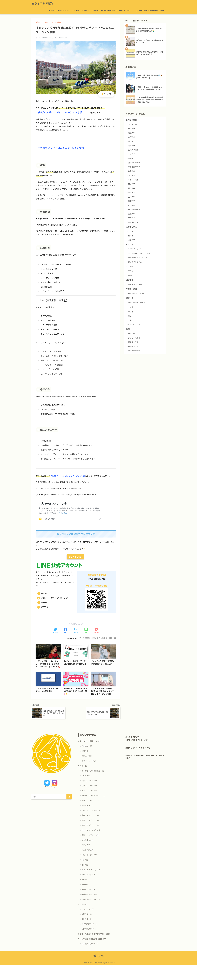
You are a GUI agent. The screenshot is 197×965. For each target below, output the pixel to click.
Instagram (54, 787)
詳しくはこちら (75, 557)
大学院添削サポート (89, 924)
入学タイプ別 (131, 227)
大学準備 (103, 638)
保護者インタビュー (89, 894)
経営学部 (131, 333)
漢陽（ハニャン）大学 (90, 800)
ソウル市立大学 (134, 167)
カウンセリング (87, 909)
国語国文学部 (133, 342)
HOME (100, 955)
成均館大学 (132, 141)
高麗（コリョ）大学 (89, 781)
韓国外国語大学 (134, 162)
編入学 (130, 236)
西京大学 (131, 192)
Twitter (47, 787)
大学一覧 (75, 10)
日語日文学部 (133, 346)
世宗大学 (131, 188)
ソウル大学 (132, 124)
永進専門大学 (133, 222)
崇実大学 (131, 184)
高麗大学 (131, 133)
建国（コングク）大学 (90, 820)
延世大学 (131, 128)
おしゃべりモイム (135, 262)
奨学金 (130, 271)
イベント (129, 244)
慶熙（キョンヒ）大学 (90, 815)
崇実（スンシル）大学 (90, 825)
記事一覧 (112, 638)
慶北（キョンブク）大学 (91, 869)
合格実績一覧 (87, 746)
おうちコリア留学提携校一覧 (93, 771)
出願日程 (85, 751)
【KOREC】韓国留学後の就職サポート (150, 10)
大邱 (130, 320)
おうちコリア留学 (43, 3)
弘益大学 (131, 175)
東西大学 (131, 218)
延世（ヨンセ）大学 (89, 786)
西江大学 (131, 137)
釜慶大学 (131, 214)
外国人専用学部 (134, 350)
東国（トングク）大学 (90, 835)
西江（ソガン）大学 (89, 790)
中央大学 (94, 638)
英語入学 (131, 240)
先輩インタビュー (135, 284)
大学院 (130, 231)
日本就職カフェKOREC (136, 293)
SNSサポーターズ (134, 249)
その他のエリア (134, 324)
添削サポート (87, 919)
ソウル (130, 312)
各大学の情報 (131, 120)
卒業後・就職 (131, 289)
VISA (130, 275)
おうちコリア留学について (59, 10)
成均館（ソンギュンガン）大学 (93, 795)
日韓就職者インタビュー (137, 302)
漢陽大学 (131, 146)
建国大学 (131, 171)
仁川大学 (131, 205)
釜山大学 (131, 197)
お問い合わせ (87, 756)
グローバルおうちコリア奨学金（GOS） (116, 10)
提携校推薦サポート (89, 929)
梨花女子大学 (133, 150)
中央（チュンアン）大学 (91, 830)
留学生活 (85, 10)
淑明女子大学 (133, 180)
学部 (128, 329)
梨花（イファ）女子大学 (91, 810)
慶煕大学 (131, 158)
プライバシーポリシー (90, 761)
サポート (95, 10)
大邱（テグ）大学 (88, 875)
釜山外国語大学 (134, 209)
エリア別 (129, 307)
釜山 (130, 316)
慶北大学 (131, 201)
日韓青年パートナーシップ (138, 257)
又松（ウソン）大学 (89, 855)
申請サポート (87, 914)
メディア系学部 (83, 638)
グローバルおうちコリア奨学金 (140, 253)
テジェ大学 (86, 845)
